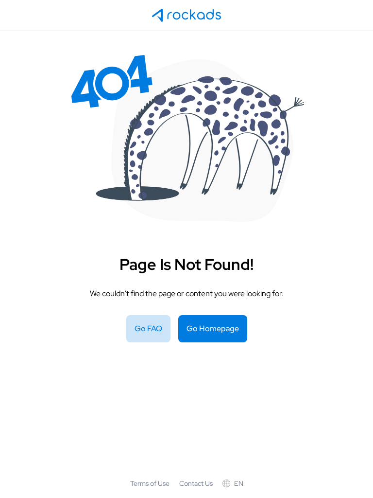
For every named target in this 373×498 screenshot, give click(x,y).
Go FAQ (148, 328)
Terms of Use (150, 483)
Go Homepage (212, 328)
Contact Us (196, 483)
